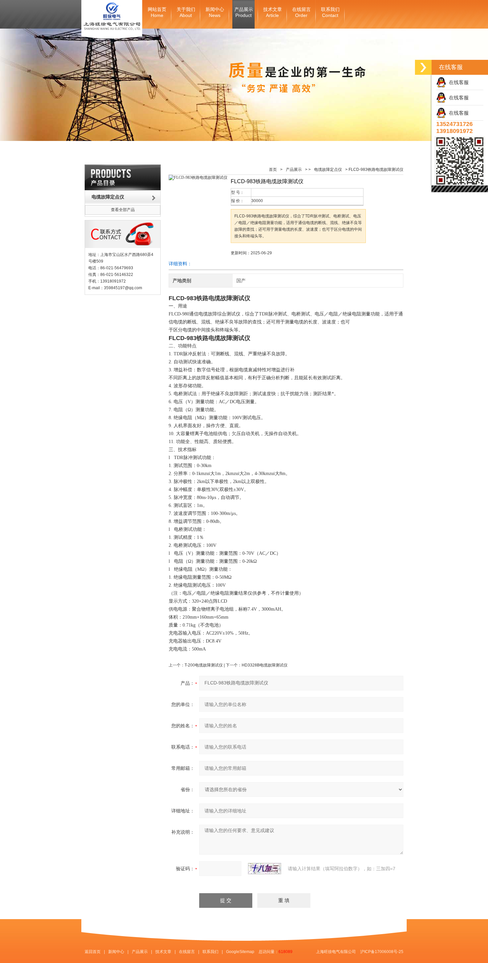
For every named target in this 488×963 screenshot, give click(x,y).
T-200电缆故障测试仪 (204, 665)
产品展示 (243, 12)
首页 (273, 169)
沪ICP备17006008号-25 (381, 951)
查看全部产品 (123, 209)
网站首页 (157, 12)
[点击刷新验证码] (264, 868)
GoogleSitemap (240, 951)
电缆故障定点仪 (328, 169)
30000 (257, 200)
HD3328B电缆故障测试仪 (264, 665)
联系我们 (330, 12)
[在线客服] (423, 67)
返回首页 (93, 951)
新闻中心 (214, 12)
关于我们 (186, 12)
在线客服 (457, 82)
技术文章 (272, 12)
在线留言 (301, 12)
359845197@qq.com (123, 288)
